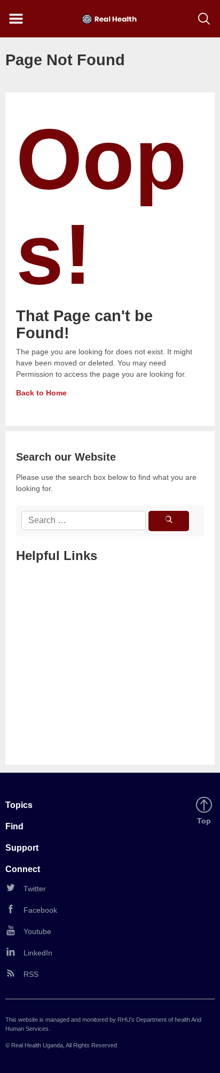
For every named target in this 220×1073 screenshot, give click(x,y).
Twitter (34, 888)
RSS (30, 974)
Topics (19, 805)
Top (206, 821)
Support (21, 847)
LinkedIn (37, 952)
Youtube (37, 931)
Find (14, 826)
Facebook (40, 910)
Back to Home (41, 392)
